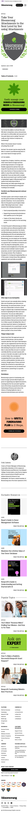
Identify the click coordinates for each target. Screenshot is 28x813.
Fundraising (4, 712)
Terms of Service (14, 806)
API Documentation (19, 735)
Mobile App (3, 718)
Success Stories (5, 729)
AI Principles (4, 751)
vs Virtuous (17, 710)
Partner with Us (5, 759)
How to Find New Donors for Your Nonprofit (21, 756)
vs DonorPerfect (19, 712)
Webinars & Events (5, 733)
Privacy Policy (23, 806)
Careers (3, 757)
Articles (3, 731)
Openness (3, 753)
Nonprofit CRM (4, 714)
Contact (3, 762)
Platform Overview (5, 710)
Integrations (4, 721)
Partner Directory (5, 738)
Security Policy (4, 806)
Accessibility (6, 807)
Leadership (3, 749)
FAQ (2, 740)
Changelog (17, 737)
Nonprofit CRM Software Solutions (21, 747)
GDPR (11, 807)
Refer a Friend (18, 739)
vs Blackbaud (18, 718)
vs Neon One (18, 714)
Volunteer (3, 716)
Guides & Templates (6, 736)
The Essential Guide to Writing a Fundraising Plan (20, 752)
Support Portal (18, 731)
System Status (18, 733)
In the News (4, 755)
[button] (25, 5)
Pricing (2, 723)
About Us (3, 746)
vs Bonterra (18, 716)
